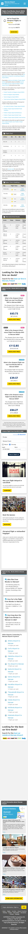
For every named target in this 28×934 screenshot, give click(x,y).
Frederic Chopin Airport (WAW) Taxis (12, 115)
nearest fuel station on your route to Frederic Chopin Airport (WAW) (13, 83)
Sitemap (17, 914)
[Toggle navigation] (24, 3)
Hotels (10, 912)
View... (4, 832)
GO (24, 907)
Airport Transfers (22, 911)
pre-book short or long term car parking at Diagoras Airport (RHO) (13, 76)
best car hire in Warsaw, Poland (14, 280)
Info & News (16, 912)
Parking (5, 912)
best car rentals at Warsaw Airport (12, 734)
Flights (9, 911)
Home (4, 911)
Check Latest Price (14, 319)
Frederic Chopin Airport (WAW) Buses (13, 112)
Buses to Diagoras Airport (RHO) (11, 94)
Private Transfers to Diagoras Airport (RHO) (14, 92)
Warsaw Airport (12, 3)
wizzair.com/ (11, 169)
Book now (14, 32)
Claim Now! (7, 490)
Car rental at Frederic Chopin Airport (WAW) (14, 106)
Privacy (12, 914)
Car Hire (14, 911)
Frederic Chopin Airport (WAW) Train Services (14, 117)
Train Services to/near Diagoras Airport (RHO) (14, 99)
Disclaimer (23, 912)
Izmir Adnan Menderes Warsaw (5, 228)
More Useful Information (14, 898)
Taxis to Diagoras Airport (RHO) (11, 97)
